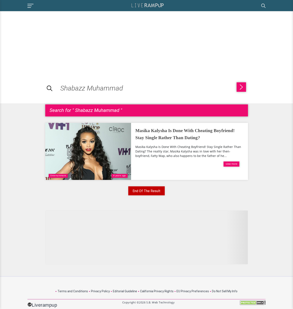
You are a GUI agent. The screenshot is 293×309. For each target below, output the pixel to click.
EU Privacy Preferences (193, 291)
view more (231, 163)
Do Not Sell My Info (224, 291)
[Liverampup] (147, 5)
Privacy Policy (100, 291)
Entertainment (58, 175)
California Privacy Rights (157, 291)
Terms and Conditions (72, 291)
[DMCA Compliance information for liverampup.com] (253, 304)
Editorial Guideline (125, 291)
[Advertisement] (36, 41)
